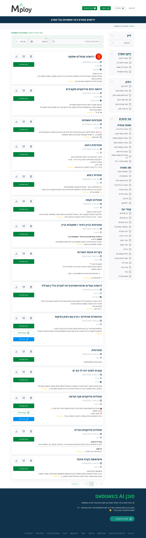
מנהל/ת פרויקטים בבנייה (88, 430)
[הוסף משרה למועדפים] (24, 56)
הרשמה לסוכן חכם (53, 533)
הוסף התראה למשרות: (27, 33)
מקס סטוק (96, 69)
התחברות (118, 8)
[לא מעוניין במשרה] (31, 56)
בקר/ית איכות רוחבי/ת (89, 252)
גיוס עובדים (29, 533)
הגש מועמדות (23, 64)
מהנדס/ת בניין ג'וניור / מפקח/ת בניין (81, 224)
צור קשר (91, 533)
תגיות (65, 533)
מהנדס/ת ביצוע (93, 145)
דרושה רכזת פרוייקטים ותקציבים (84, 89)
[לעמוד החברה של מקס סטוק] (99, 56)
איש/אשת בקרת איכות (89, 459)
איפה (46, 38)
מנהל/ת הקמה (94, 200)
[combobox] (77, 42)
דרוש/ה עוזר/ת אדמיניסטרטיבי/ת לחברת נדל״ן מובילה (72, 285)
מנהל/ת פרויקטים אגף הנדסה (85, 396)
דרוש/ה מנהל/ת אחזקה (81, 56)
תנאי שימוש (102, 533)
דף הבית (132, 8)
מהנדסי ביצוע (94, 175)
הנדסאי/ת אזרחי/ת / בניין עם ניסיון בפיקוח (78, 316)
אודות (83, 533)
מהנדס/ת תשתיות (92, 120)
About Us (74, 533)
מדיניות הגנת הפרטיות (117, 533)
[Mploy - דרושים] (21, 12)
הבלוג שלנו (40, 533)
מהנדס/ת (96, 350)
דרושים (132, 26)
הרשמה (104, 8)
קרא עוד (70, 81)
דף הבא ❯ (75, 484)
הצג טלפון (22, 339)
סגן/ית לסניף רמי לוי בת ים (87, 370)
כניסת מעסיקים (88, 8)
